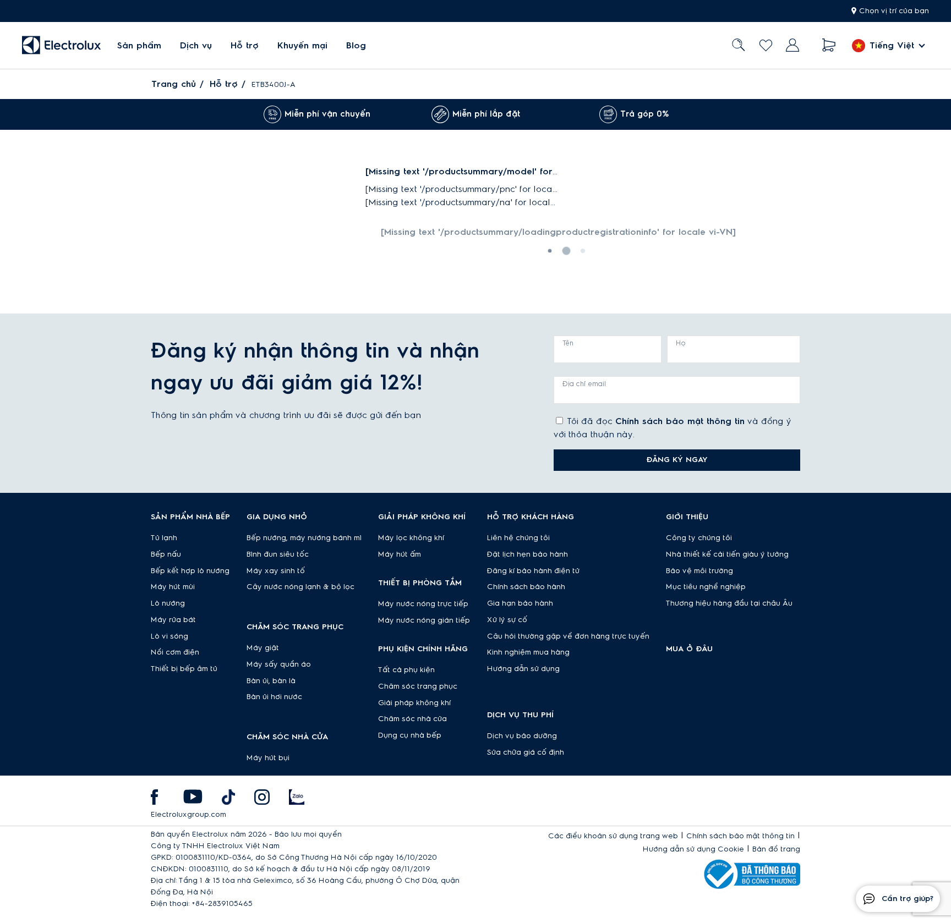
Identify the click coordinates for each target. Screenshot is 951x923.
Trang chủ (173, 84)
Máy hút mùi (173, 587)
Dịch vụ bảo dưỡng (522, 736)
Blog (356, 45)
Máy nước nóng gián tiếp (424, 620)
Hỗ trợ (245, 45)
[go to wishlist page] (766, 45)
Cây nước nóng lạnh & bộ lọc (300, 587)
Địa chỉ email (584, 384)
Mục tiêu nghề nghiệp (706, 587)
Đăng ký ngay (677, 460)
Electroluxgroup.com (188, 814)
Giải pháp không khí (414, 703)
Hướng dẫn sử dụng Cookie (693, 849)
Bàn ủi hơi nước (274, 697)
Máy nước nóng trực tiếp (423, 604)
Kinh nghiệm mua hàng (528, 652)
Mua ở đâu (689, 649)
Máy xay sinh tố (276, 571)
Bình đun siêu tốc (278, 554)
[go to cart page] (829, 45)
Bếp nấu (166, 554)
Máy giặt (263, 648)
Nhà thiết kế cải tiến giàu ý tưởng (727, 554)
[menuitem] (139, 45)
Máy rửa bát (173, 620)
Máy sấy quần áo (279, 664)
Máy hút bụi (268, 758)
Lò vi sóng (169, 636)
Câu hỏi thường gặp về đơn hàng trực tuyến (568, 636)
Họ (681, 343)
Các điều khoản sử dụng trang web (613, 836)
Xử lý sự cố (507, 620)
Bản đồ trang (776, 849)
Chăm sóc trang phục (417, 686)
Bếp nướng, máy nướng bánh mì (304, 538)
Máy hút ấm (399, 554)
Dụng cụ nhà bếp (409, 735)
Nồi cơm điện (175, 652)
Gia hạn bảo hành (520, 603)
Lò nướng (168, 603)
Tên (567, 343)
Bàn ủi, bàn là (271, 681)
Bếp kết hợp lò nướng (190, 571)
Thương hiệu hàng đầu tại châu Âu (729, 603)
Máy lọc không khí (411, 538)
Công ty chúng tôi (699, 538)
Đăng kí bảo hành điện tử (533, 571)
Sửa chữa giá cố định (525, 752)
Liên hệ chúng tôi (518, 538)
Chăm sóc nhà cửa (412, 719)
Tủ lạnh (164, 538)
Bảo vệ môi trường (699, 571)
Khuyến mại (302, 45)
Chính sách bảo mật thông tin (680, 421)
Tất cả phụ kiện (406, 670)
